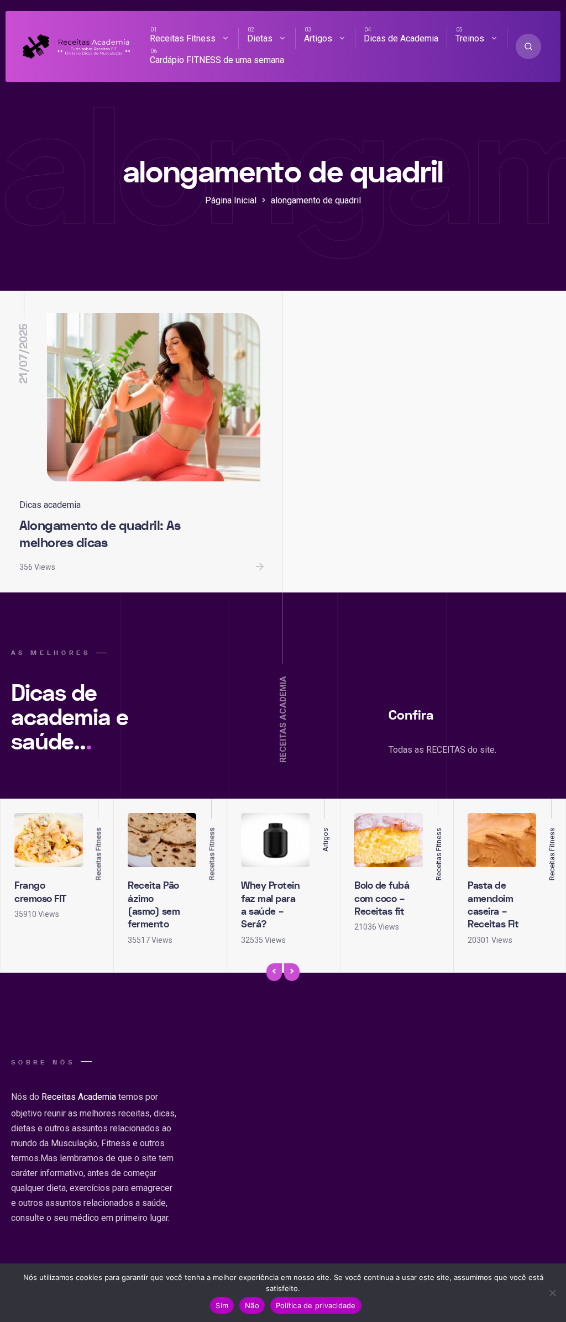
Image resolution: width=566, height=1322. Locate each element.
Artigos (318, 38)
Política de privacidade (316, 1305)
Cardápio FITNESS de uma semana (217, 60)
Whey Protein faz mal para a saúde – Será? (270, 905)
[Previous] (274, 972)
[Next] (292, 972)
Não (252, 1305)
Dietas (259, 38)
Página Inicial (230, 200)
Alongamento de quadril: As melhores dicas (99, 534)
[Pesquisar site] (528, 46)
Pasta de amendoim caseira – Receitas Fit (493, 905)
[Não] (552, 1292)
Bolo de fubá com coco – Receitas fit (381, 899)
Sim (222, 1305)
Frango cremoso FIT (40, 892)
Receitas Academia (78, 1097)
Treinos (469, 38)
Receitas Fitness (183, 38)
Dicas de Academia (401, 38)
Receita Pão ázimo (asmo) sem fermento (154, 905)
